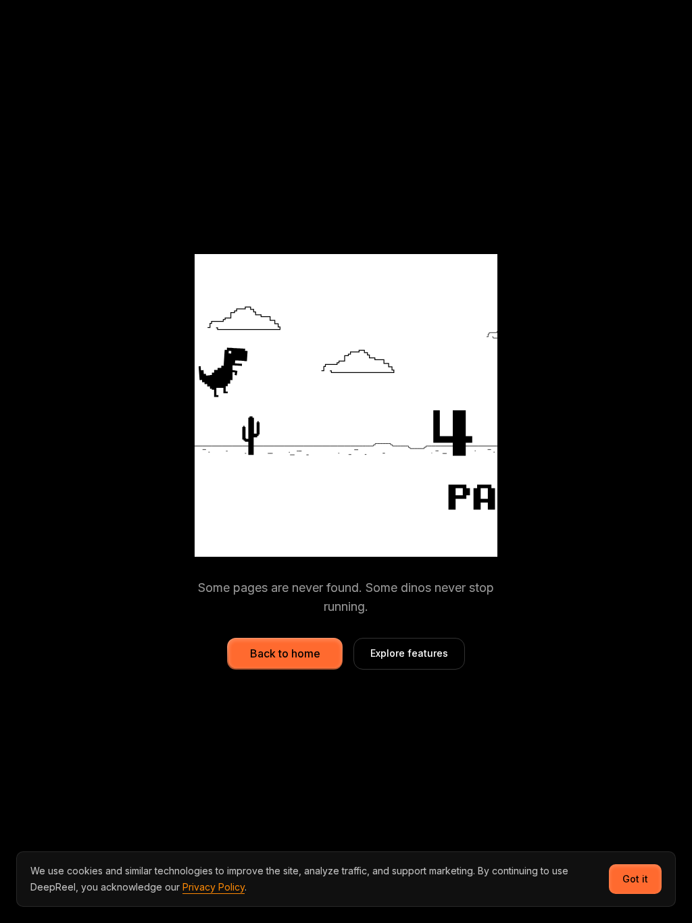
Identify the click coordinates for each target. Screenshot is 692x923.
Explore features (409, 653)
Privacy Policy (213, 887)
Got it (635, 878)
